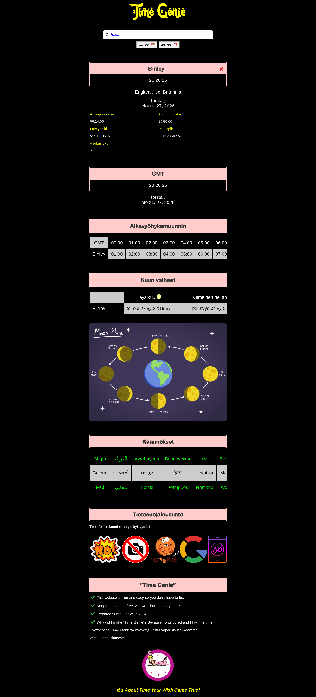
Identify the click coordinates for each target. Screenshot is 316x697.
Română (204, 487)
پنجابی (121, 487)
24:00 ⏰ (169, 45)
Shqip (100, 458)
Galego (100, 472)
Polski (147, 487)
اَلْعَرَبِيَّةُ (121, 458)
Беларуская (177, 458)
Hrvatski (204, 472)
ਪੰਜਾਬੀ (100, 487)
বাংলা (204, 458)
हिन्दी (178, 472)
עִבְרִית (147, 472)
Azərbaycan (147, 458)
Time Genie (158, 12)
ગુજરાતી (121, 472)
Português (177, 487)
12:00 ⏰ (147, 45)
